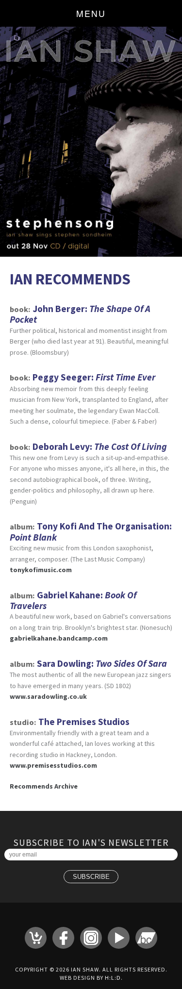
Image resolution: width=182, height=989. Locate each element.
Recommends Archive (44, 786)
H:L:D (113, 977)
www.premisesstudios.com (53, 765)
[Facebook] (63, 938)
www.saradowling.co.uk (48, 696)
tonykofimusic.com (41, 569)
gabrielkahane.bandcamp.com (59, 638)
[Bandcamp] (146, 938)
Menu (91, 13)
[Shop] (36, 938)
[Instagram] (91, 938)
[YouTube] (119, 938)
